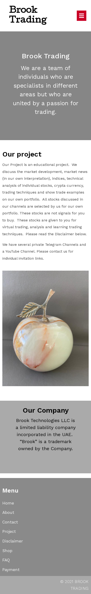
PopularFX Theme (17, 588)
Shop (7, 550)
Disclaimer (12, 541)
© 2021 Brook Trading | (21, 581)
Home (8, 503)
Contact (10, 522)
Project (9, 531)
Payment (11, 569)
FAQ (6, 560)
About (8, 512)
